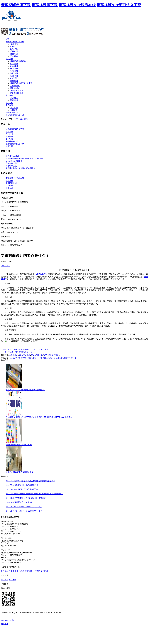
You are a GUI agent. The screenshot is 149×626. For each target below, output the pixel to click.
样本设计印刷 (26, 358)
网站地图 (4, 624)
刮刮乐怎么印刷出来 (14, 161)
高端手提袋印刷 (69, 358)
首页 (7, 39)
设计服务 (9, 95)
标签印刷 (47, 355)
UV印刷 (13, 78)
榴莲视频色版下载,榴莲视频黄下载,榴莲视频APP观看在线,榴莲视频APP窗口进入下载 (71, 5)
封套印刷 (14, 64)
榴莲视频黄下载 (12, 113)
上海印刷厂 (5, 266)
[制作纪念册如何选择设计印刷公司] (14, 470)
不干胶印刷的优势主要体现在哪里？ (20, 168)
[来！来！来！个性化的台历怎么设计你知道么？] (14, 387)
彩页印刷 (14, 66)
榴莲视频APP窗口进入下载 (21, 83)
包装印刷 (9, 186)
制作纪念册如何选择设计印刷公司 (20, 472)
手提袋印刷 (15, 86)
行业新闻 (24, 119)
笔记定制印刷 (36, 355)
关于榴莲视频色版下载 (15, 42)
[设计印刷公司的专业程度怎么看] (14, 442)
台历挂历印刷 (24, 355)
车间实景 (14, 108)
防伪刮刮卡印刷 (16, 93)
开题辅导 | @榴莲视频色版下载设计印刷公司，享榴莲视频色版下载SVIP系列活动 (39, 417)
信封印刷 (14, 76)
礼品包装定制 (41, 274)
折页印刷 (14, 71)
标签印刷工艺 (11, 166)
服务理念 (14, 49)
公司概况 (14, 44)
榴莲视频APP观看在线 (19, 61)
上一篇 (24, 349)
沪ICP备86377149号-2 (7, 620)
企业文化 (14, 47)
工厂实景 (9, 105)
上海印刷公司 (11, 183)
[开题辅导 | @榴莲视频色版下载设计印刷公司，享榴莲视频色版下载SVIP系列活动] (14, 415)
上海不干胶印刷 (39, 358)
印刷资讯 (9, 146)
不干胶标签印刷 (16, 91)
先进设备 (14, 110)
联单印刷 (14, 81)
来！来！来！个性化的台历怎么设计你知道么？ (25, 390)
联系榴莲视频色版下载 (15, 115)
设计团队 (14, 98)
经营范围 (14, 54)
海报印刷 (14, 73)
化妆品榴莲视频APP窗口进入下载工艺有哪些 (24, 158)
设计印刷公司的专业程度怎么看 (19, 445)
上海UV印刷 (15, 358)
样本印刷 (14, 69)
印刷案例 (9, 59)
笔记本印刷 (15, 88)
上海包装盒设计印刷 (54, 358)
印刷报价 (9, 103)
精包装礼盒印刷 (12, 156)
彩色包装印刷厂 (12, 163)
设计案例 (14, 100)
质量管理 (14, 51)
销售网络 (14, 56)
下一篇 (16, 352)
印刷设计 (9, 188)
